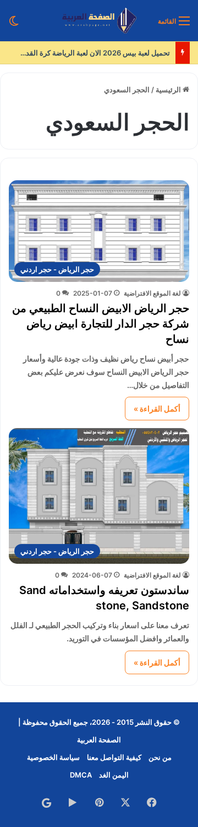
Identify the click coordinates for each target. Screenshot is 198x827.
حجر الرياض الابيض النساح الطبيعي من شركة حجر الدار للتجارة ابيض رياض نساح (100, 324)
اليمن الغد (114, 774)
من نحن (160, 757)
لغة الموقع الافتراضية (152, 293)
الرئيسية (169, 89)
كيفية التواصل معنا (114, 757)
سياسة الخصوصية (53, 757)
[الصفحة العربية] (99, 21)
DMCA (81, 774)
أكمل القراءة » (157, 408)
